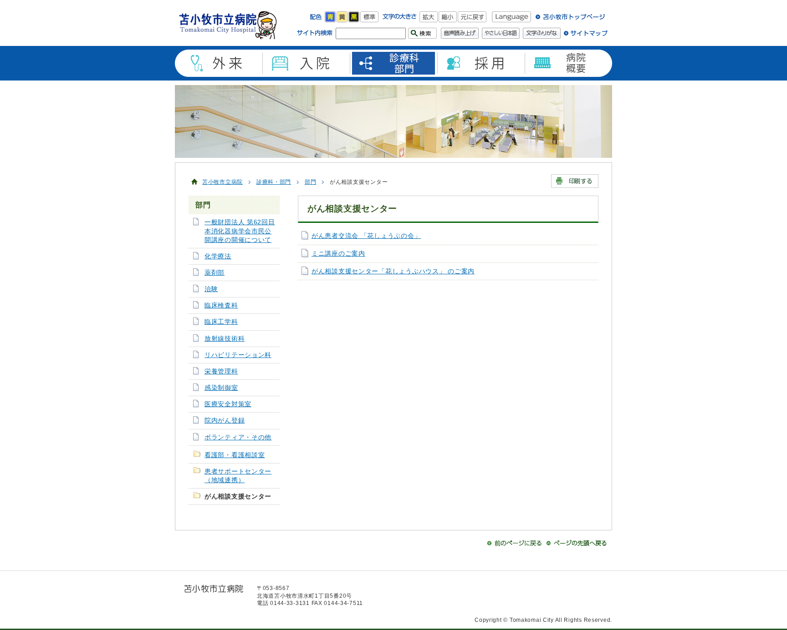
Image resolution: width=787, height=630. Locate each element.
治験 (211, 289)
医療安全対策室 (227, 404)
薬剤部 (214, 272)
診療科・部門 (273, 182)
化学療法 (217, 256)
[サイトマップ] (586, 36)
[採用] (481, 63)
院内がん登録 (224, 420)
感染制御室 (221, 387)
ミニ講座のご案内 (338, 253)
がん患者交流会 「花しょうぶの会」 (366, 235)
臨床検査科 (221, 305)
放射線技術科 (224, 338)
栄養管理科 (221, 371)
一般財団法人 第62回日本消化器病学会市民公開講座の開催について (239, 231)
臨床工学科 (221, 321)
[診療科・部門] (393, 63)
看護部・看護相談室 (234, 455)
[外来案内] (218, 63)
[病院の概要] (568, 63)
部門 (310, 182)
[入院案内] (306, 63)
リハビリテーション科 (237, 355)
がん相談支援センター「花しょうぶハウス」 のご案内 (393, 271)
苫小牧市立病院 (222, 182)
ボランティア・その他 (237, 437)
